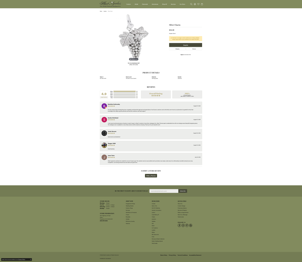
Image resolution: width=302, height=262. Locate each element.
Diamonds (145, 4)
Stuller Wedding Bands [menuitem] (157, 241)
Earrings (128, 210)
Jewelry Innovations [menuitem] (156, 210)
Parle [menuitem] (153, 236)
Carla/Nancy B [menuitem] (155, 214)
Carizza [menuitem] (153, 203)
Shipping (177, 49)
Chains (127, 214)
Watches (128, 223)
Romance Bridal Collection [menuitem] (158, 239)
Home (101, 11)
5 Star (111, 91)
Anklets (127, 219)
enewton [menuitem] (154, 219)
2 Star (111, 96)
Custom (128, 4)
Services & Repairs (182, 210)
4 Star (111, 93)
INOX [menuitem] (153, 225)
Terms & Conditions (183, 255)
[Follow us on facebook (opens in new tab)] (179, 225)
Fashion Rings (129, 208)
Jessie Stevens (112, 131)
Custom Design (181, 206)
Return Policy (163, 255)
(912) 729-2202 (133, 65)
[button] (191, 4)
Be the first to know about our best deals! (131, 191)
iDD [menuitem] (153, 223)
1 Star (111, 97)
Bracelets (128, 217)
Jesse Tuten (111, 155)
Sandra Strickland (113, 118)
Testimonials (181, 217)
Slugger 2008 (112, 143)
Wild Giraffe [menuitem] (154, 243)
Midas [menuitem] (153, 232)
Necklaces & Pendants (131, 212)
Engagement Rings (130, 203)
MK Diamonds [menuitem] (155, 234)
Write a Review (151, 176)
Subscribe (183, 191)
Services (173, 4)
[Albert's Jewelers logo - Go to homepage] (110, 4)
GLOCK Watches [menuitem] (156, 208)
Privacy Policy (172, 255)
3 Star (111, 94)
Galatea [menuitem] (153, 221)
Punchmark (108, 258)
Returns (194, 49)
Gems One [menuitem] (154, 206)
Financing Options (182, 208)
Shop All (164, 4)
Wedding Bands (129, 206)
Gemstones (155, 4)
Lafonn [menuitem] (153, 212)
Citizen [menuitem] (153, 217)
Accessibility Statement (195, 255)
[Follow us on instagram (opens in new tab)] (183, 225)
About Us (180, 203)
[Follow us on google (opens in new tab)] (190, 225)
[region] (133, 37)
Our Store (182, 4)
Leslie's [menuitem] (153, 230)
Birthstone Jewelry (130, 221)
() (136, 91)
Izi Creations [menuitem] (155, 228)
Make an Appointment (183, 212)
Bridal (136, 4)
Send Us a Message (182, 214)
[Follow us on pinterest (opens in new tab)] (186, 225)
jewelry (105, 11)
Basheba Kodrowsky (114, 104)
